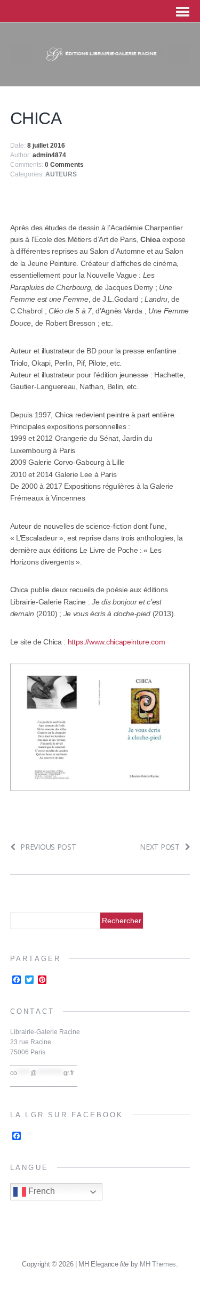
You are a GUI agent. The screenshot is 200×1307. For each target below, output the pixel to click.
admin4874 (49, 155)
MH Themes (158, 1264)
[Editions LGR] (100, 59)
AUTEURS (61, 174)
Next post (159, 847)
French (40, 1191)
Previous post (48, 847)
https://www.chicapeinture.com (116, 642)
